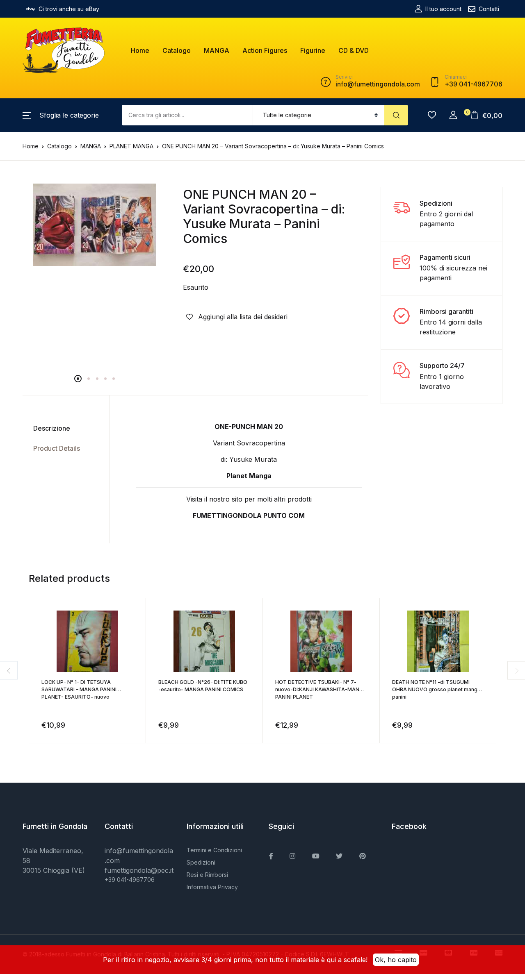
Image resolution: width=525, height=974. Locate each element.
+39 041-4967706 (130, 879)
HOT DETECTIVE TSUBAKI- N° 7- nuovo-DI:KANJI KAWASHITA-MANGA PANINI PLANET (321, 689)
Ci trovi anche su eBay (69, 8)
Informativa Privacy (212, 886)
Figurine (312, 50)
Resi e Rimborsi (207, 874)
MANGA (216, 50)
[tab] (63, 428)
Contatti (489, 8)
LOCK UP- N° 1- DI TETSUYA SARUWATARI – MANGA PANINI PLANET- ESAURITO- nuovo (78, 689)
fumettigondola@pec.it (139, 870)
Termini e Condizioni (214, 850)
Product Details (56, 448)
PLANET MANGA (131, 146)
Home (140, 50)
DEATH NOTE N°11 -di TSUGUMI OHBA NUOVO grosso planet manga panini (436, 689)
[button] (61, 115)
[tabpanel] (95, 225)
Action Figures (264, 50)
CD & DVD (353, 50)
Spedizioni (201, 862)
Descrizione (51, 428)
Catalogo (176, 50)
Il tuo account (443, 8)
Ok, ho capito (396, 960)
